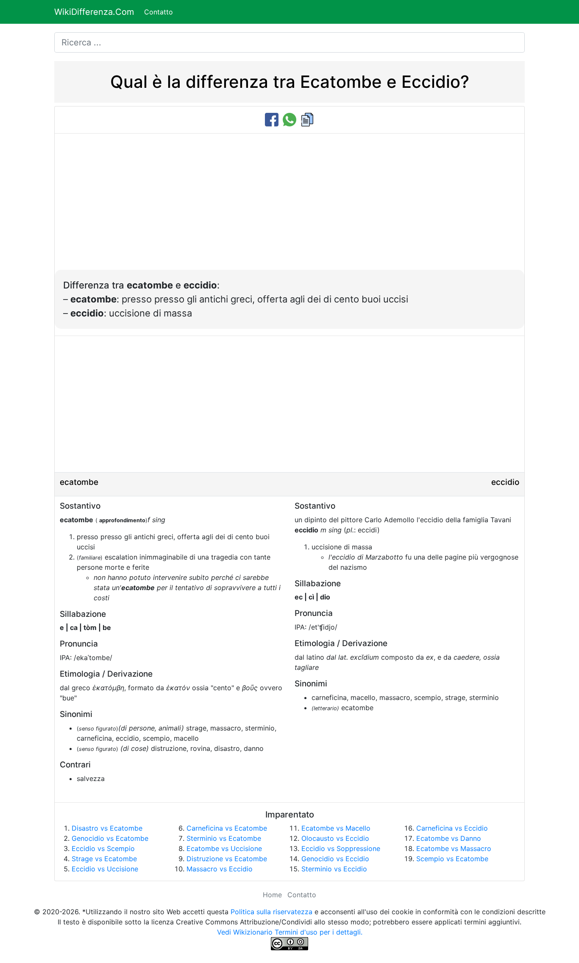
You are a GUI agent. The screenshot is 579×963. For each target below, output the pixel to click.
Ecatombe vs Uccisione (224, 848)
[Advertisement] (289, 206)
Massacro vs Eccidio (220, 869)
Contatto (158, 12)
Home (272, 894)
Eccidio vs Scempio (103, 848)
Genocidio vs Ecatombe (110, 838)
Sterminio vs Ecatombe (224, 838)
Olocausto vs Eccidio (335, 838)
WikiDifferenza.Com (94, 12)
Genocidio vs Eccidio (335, 858)
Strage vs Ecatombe (104, 858)
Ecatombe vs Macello (335, 828)
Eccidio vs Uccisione (105, 869)
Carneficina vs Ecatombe (227, 828)
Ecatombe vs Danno (448, 838)
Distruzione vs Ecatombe (227, 858)
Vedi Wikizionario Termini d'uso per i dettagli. (289, 932)
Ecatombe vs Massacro (453, 848)
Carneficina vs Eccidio (452, 828)
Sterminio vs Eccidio (334, 869)
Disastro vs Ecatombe (107, 828)
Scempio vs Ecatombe (452, 858)
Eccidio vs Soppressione (340, 848)
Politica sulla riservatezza (271, 911)
